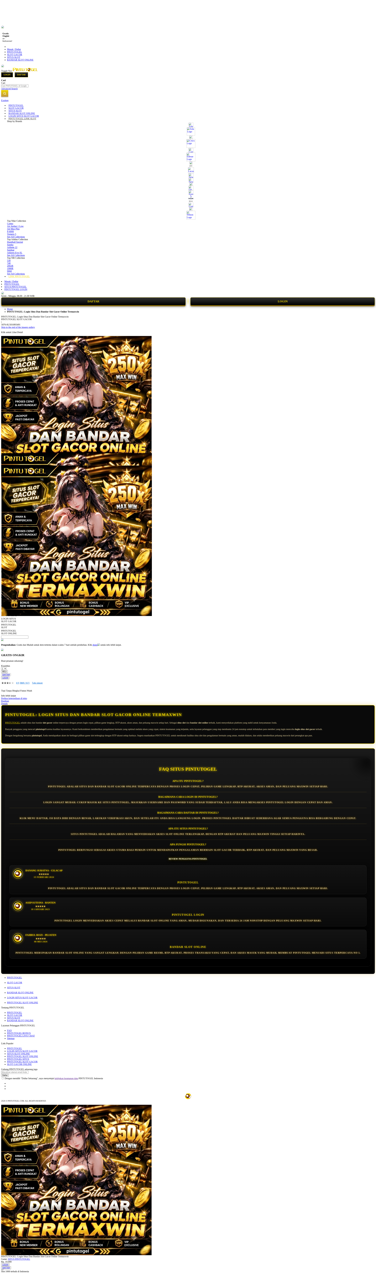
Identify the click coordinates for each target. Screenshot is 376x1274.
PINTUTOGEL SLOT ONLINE (22, 1002)
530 (9, 260)
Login (7, 75)
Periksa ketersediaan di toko (14, 698)
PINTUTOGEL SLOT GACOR (22, 1061)
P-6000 (10, 231)
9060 (9, 271)
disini (95, 645)
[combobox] (14, 85)
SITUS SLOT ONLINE (18, 1053)
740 (9, 263)
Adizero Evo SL (14, 252)
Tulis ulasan (37, 683)
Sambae (10, 250)
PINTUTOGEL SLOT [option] (8, 626)
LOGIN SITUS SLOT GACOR (22, 997)
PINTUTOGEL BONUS (19, 1033)
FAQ (9, 1030)
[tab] (188, 100)
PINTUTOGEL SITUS (18, 1059)
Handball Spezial (15, 242)
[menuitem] (16, 105)
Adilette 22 (12, 247)
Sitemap (11, 1038)
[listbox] (74, 618)
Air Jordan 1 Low (15, 226)
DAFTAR (93, 301)
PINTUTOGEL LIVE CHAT (21, 1036)
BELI (4, 671)
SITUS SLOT (13, 57)
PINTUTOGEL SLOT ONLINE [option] (9, 632)
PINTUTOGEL (14, 52)
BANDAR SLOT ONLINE (20, 60)
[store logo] (25, 71)
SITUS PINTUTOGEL (15, 286)
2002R (10, 266)
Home (10, 309)
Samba (10, 244)
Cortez (10, 223)
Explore (5, 100)
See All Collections (16, 236)
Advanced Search (9, 88)
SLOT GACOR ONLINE (19, 1064)
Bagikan (5, 701)
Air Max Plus (13, 229)
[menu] (188, 191)
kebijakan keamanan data (66, 1078)
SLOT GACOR (14, 54)
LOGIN (283, 301)
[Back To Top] (2, 1269)
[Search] (4, 93)
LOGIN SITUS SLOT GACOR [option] (8, 620)
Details (4, 703)
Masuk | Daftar (14, 49)
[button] (7, 459)
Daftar (21, 75)
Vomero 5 (11, 234)
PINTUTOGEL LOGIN (15, 289)
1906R (10, 268)
